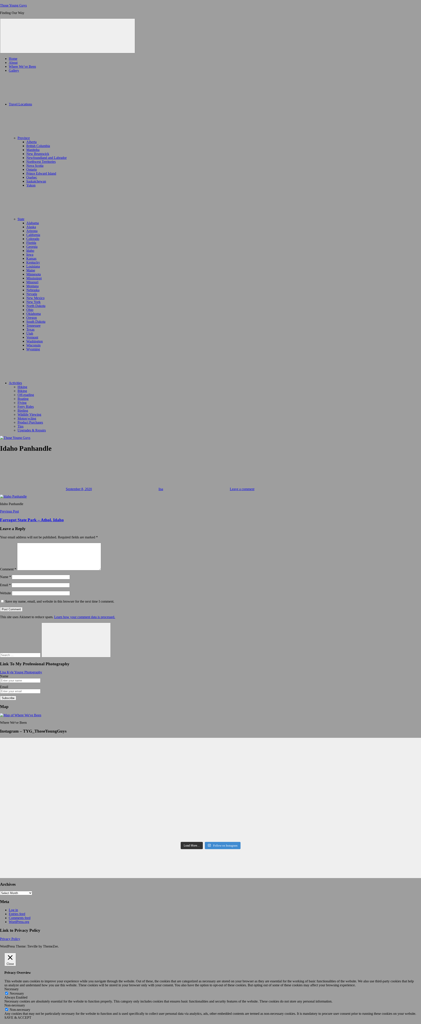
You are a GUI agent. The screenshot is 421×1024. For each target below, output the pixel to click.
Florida (31, 243)
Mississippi (34, 278)
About (13, 62)
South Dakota (35, 321)
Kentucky (33, 262)
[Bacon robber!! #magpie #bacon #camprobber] (264, 788)
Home (13, 58)
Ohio (29, 310)
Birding (23, 410)
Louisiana (33, 266)
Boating (23, 399)
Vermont (32, 337)
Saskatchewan (36, 181)
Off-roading (26, 395)
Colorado (32, 239)
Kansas (31, 258)
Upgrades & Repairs (32, 430)
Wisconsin (33, 345)
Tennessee (33, 325)
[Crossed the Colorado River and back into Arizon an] (158, 778)
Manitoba (32, 150)
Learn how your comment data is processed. (84, 617)
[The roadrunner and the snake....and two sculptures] (158, 792)
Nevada (31, 294)
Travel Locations (20, 104)
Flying (22, 403)
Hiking (22, 387)
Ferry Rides (26, 406)
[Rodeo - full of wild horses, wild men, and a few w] (264, 746)
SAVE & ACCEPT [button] (17, 1017)
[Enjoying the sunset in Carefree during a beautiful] (264, 760)
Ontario (31, 169)
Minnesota (33, 274)
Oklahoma (33, 314)
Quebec (31, 177)
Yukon (31, 185)
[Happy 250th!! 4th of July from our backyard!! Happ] (52, 776)
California (33, 235)
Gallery (14, 70)
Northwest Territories (41, 161)
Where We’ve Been (22, 66)
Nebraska (32, 290)
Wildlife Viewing (29, 414)
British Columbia (38, 146)
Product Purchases (30, 422)
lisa (161, 489)
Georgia (31, 246)
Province (24, 138)
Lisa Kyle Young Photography (21, 672)
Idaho (30, 250)
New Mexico (35, 298)
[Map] (20, 715)
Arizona (31, 231)
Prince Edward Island (41, 173)
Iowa (29, 254)
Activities (15, 383)
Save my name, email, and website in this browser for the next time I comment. (59, 601)
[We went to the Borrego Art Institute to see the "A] (158, 760)
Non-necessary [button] (14, 1005)
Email (5, 585)
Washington (34, 341)
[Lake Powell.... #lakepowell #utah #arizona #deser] (52, 790)
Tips (20, 426)
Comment (8, 569)
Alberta (31, 142)
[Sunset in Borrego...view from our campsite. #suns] (52, 832)
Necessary (17, 993)
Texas (30, 329)
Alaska (31, 227)
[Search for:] (20, 655)
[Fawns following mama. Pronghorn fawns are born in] (52, 808)
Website (5, 593)
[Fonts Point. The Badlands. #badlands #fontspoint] (158, 804)
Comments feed (19, 918)
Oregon (31, 317)
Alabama (32, 223)
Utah (29, 333)
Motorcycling (27, 418)
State (21, 219)
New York (33, 302)
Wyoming (33, 349)
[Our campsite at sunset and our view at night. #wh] (52, 762)
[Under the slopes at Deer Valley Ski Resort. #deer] (264, 778)
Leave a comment (242, 489)
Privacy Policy (10, 939)
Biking (22, 391)
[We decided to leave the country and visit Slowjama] (264, 812)
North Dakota (35, 306)
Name (5, 577)
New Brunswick (37, 154)
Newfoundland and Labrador (46, 158)
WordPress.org (19, 922)
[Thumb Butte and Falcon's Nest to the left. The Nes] (158, 746)
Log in (13, 910)
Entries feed (17, 914)
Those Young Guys (13, 5)
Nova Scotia (34, 165)
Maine (30, 270)
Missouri (32, 282)
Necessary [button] (11, 989)
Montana (32, 286)
